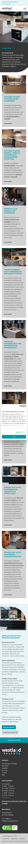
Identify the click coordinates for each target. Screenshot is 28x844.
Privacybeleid (5, 838)
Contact (4, 772)
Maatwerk (5, 766)
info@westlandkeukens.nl (10, 2)
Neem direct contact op (10, 732)
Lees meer (8, 123)
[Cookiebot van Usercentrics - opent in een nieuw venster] (19, 406)
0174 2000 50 (6, 4)
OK (14, 436)
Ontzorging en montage (9, 763)
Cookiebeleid (14, 838)
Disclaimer (22, 838)
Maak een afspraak (8, 727)
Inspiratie (5, 768)
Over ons (5, 770)
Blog (3, 775)
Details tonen (19, 432)
